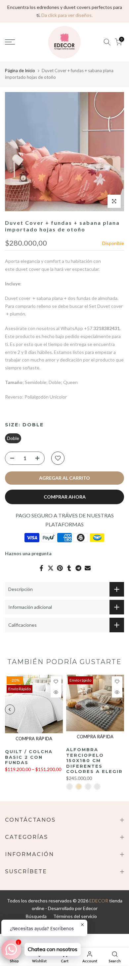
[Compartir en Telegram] (78, 568)
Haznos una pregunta (28, 553)
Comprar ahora (65, 497)
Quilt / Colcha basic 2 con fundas (29, 757)
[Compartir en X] (51, 568)
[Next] (119, 709)
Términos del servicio (75, 916)
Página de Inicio (20, 70)
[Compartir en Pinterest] (60, 568)
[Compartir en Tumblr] (69, 568)
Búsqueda (36, 916)
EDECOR (98, 900)
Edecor (90, 908)
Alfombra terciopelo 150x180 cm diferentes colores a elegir (94, 760)
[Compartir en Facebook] (41, 568)
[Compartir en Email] (88, 568)
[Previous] (10, 709)
